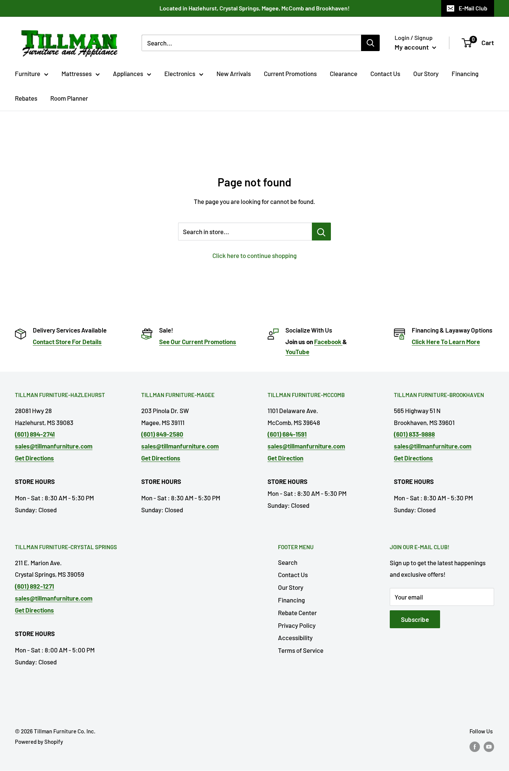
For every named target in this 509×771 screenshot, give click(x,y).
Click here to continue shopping (254, 255)
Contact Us (385, 73)
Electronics (179, 73)
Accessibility (295, 637)
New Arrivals (233, 73)
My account (412, 47)
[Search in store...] (321, 231)
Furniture (27, 73)
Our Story (426, 73)
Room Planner (69, 98)
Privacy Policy (297, 625)
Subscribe (415, 619)
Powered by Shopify (39, 741)
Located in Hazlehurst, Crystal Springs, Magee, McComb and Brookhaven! (254, 8)
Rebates (26, 98)
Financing (465, 73)
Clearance (343, 73)
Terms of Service (300, 650)
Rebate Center (297, 612)
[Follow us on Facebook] (475, 746)
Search (287, 562)
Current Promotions (290, 73)
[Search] (370, 43)
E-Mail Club (473, 8)
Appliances (128, 73)
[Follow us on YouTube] (489, 746)
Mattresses (76, 73)
